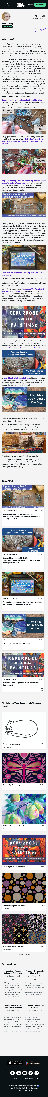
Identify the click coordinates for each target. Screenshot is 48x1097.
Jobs (15, 1078)
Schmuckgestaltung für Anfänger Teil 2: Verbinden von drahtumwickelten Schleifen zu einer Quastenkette (21, 516)
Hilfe (21, 1078)
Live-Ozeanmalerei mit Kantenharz (17, 644)
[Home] (21, 5)
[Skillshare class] (23, 496)
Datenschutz (29, 1078)
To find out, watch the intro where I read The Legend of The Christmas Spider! (23, 141)
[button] (3, 4)
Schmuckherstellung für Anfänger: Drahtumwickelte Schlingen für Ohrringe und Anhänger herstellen (21, 560)
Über (9, 1078)
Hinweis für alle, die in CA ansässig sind (24, 1088)
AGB (38, 1078)
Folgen (41, 30)
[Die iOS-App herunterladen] (15, 1063)
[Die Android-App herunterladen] (33, 1063)
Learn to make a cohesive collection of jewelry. (22, 100)
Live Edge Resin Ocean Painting (17, 378)
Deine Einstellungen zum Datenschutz (22, 1086)
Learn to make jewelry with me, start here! (22, 348)
